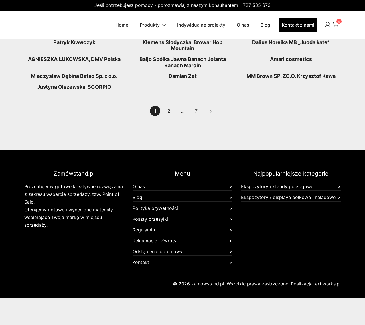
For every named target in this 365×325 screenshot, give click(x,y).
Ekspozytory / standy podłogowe (277, 186)
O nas (243, 25)
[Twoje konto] (327, 25)
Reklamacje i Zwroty (155, 240)
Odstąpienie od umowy (157, 251)
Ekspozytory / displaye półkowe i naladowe (288, 197)
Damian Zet (183, 76)
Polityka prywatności (155, 208)
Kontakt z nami (298, 25)
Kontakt (141, 262)
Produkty (150, 25)
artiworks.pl (328, 284)
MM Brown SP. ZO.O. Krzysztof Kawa (291, 76)
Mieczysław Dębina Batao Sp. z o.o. (74, 76)
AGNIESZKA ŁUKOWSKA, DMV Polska (74, 59)
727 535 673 (257, 5)
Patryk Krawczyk (74, 42)
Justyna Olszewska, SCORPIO (74, 87)
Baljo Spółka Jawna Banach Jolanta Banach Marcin (182, 62)
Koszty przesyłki (150, 219)
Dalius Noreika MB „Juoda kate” (291, 42)
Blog (265, 25)
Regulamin (144, 230)
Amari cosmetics (291, 59)
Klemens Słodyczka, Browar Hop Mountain (182, 45)
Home (121, 25)
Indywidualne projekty (201, 25)
